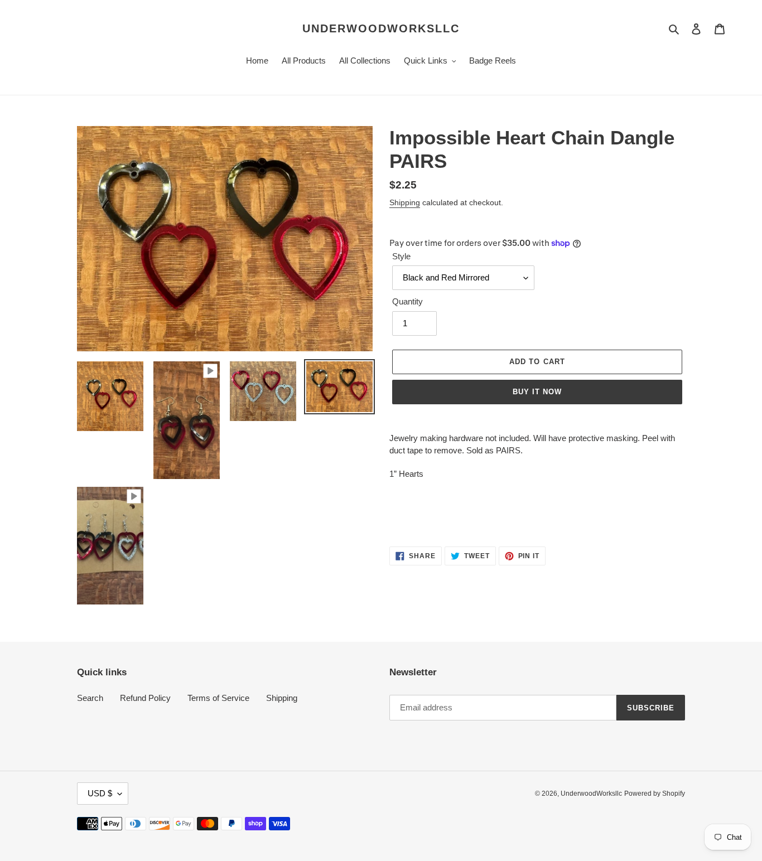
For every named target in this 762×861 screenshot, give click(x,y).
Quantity (407, 301)
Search (90, 698)
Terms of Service (218, 698)
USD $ (100, 793)
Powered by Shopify (654, 793)
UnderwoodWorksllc (381, 28)
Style (401, 256)
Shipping (404, 202)
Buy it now (537, 392)
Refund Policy (145, 698)
